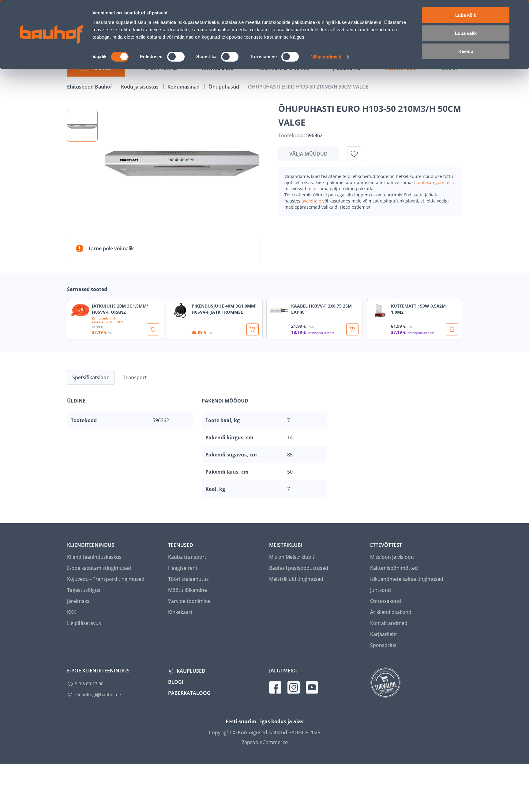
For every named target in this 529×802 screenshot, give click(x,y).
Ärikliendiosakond (390, 612)
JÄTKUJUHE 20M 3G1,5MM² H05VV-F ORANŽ (120, 309)
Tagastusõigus (83, 590)
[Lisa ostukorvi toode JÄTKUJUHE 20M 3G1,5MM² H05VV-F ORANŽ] (153, 329)
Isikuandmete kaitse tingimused (406, 579)
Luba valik (466, 33)
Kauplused (190, 671)
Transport (135, 377)
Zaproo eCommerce (265, 742)
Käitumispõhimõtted (394, 568)
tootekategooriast (434, 182)
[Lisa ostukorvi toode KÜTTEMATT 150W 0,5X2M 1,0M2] (452, 329)
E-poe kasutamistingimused (99, 568)
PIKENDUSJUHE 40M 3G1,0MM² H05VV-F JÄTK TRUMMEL (224, 309)
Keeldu (465, 51)
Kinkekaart (180, 612)
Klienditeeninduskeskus (94, 557)
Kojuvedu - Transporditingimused (105, 579)
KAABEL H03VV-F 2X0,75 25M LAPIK (321, 309)
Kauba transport (187, 557)
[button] (82, 126)
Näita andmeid (325, 56)
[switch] (176, 57)
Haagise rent (182, 568)
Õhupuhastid (224, 86)
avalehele (312, 201)
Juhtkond (380, 590)
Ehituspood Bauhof (90, 86)
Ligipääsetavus (84, 623)
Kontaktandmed (388, 623)
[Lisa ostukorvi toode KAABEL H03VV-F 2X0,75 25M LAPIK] (352, 329)
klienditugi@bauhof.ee (97, 695)
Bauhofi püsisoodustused (298, 568)
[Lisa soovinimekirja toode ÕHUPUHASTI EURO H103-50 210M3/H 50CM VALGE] (354, 153)
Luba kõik (465, 15)
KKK (71, 612)
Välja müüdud (308, 153)
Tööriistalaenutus (188, 579)
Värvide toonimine (189, 601)
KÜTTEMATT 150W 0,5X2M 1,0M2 (418, 309)
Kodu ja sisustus (140, 86)
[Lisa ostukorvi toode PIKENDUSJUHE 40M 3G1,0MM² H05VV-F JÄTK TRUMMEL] (252, 329)
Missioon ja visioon (392, 557)
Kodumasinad (184, 86)
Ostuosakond (385, 601)
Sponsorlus (383, 645)
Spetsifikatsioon (91, 377)
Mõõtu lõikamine (187, 590)
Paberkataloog (189, 693)
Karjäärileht (383, 634)
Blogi (175, 682)
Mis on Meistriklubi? (292, 557)
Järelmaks (78, 601)
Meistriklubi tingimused (296, 579)
